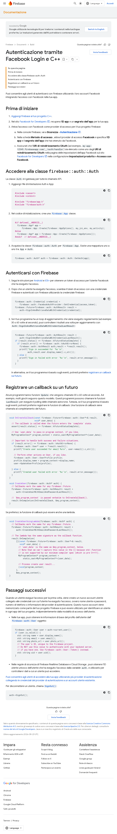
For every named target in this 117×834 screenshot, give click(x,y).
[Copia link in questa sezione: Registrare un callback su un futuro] (81, 387)
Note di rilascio (85, 763)
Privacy (16, 820)
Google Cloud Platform (13, 804)
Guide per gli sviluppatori (14, 749)
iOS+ (47, 280)
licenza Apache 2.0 (72, 726)
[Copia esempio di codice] (109, 190)
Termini (6, 820)
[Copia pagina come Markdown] (72, 59)
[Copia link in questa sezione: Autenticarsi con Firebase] (61, 273)
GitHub (6, 768)
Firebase (9, 44)
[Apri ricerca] (75, 3)
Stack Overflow (86, 754)
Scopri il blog (47, 749)
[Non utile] (109, 45)
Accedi (110, 3)
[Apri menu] (4, 3)
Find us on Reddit (49, 754)
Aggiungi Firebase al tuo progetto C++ (31, 116)
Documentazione (14, 12)
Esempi (6, 758)
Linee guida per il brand (89, 768)
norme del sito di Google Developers (19, 729)
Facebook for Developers (33, 121)
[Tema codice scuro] (104, 190)
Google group (85, 758)
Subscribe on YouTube (51, 763)
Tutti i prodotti (9, 809)
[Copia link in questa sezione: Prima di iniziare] (41, 109)
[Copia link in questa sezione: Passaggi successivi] (49, 590)
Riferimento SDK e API (13, 754)
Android (38, 280)
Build (32, 44)
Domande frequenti (88, 772)
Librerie (6, 763)
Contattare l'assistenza (89, 749)
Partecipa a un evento (51, 768)
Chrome (7, 795)
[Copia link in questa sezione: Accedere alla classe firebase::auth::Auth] (101, 171)
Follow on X (46, 758)
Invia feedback (100, 52)
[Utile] (105, 45)
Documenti (21, 44)
